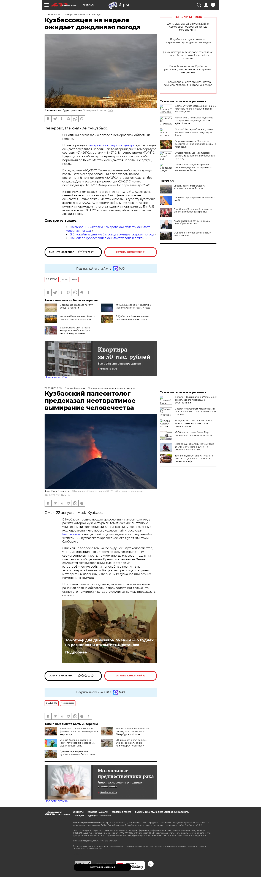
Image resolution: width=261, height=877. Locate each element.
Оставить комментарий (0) (130, 252)
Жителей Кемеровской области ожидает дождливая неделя (77, 317)
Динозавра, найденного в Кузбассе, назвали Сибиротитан (78, 753)
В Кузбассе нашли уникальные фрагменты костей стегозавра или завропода (79, 731)
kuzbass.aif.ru (72, 534)
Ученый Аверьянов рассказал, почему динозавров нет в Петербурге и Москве (132, 731)
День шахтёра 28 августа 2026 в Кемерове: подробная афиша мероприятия (188, 26)
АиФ (110, 110)
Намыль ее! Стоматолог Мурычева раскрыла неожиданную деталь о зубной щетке (194, 120)
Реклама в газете (121, 812)
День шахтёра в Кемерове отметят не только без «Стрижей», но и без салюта (188, 55)
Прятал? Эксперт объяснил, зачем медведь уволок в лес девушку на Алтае (194, 132)
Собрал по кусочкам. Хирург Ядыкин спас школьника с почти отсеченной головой (195, 411)
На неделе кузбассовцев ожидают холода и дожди (107, 238)
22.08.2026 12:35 (53, 388)
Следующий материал (102, 867)
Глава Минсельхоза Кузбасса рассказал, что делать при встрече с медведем (188, 69)
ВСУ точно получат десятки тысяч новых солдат (192, 234)
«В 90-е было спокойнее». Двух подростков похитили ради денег (193, 433)
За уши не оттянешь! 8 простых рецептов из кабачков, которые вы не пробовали (195, 144)
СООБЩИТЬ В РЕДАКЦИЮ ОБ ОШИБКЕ (92, 816)
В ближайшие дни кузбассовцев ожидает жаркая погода (112, 234)
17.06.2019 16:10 (52, 14)
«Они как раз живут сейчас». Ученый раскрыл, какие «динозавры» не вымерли (131, 743)
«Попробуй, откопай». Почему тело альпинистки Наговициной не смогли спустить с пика (194, 447)
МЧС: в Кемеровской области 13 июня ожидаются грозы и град (133, 306)
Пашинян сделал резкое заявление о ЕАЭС (194, 198)
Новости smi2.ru (56, 377)
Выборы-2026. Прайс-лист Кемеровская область (162, 812)
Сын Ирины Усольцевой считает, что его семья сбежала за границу (194, 210)
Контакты (78, 812)
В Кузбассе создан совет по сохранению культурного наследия (188, 41)
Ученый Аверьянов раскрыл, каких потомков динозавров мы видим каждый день (77, 743)
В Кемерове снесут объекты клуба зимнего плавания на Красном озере (188, 84)
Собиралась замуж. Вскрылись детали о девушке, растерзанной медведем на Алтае (193, 167)
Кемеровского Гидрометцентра (111, 145)
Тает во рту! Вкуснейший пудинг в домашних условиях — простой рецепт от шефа (194, 458)
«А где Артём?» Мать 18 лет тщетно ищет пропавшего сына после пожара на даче (194, 423)
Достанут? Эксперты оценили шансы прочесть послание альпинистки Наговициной (195, 109)
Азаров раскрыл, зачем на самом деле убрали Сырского (192, 222)
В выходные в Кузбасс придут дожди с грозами (76, 306)
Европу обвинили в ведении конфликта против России (189, 187)
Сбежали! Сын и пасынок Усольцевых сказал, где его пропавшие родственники (195, 400)
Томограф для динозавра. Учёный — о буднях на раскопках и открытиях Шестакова (109, 642)
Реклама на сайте (98, 812)
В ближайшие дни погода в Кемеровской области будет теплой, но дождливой (75, 330)
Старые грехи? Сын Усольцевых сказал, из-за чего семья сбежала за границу (195, 156)
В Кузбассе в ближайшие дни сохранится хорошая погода (132, 317)
